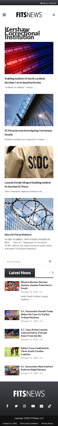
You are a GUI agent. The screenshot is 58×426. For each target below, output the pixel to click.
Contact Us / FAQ (9, 423)
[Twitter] (18, 406)
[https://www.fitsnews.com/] (29, 393)
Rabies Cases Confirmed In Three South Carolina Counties (35, 351)
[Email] (43, 406)
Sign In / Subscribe (49, 3)
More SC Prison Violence (18, 234)
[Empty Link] (50, 272)
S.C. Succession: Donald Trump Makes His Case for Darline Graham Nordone (37, 314)
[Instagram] (26, 406)
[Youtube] (34, 406)
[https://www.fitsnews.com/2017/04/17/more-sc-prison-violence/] (29, 214)
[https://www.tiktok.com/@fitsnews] (50, 406)
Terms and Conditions (29, 423)
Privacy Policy (47, 423)
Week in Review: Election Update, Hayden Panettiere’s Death (36, 285)
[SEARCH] (50, 261)
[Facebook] (9, 406)
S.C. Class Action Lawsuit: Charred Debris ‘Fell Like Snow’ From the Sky (34, 332)
